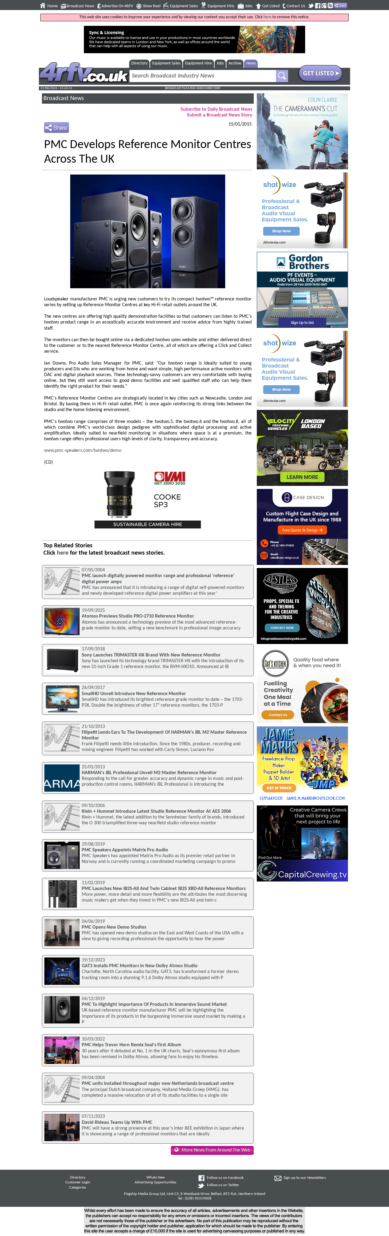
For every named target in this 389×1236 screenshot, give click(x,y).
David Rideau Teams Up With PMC (117, 1122)
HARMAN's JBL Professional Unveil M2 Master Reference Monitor (149, 772)
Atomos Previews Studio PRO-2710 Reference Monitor (138, 616)
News (251, 63)
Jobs (248, 6)
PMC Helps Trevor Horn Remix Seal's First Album (131, 1045)
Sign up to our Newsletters (305, 1178)
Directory (139, 63)
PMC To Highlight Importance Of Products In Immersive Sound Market (154, 1004)
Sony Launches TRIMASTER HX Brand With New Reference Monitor (151, 655)
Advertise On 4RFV (117, 6)
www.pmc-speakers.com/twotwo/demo (82, 450)
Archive (235, 63)
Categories (77, 1187)
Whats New (155, 1177)
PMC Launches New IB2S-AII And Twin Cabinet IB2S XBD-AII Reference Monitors (164, 888)
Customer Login (77, 1182)
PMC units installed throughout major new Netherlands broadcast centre (158, 1083)
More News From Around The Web (216, 1150)
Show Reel (151, 6)
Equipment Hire (221, 6)
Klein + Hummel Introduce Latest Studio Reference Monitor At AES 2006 (156, 811)
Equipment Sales (184, 6)
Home (52, 6)
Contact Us (296, 6)
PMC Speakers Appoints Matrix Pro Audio (125, 850)
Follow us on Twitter (223, 1185)
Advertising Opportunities (155, 1182)
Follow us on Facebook (225, 1178)
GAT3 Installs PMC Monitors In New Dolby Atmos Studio (140, 966)
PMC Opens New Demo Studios (114, 927)
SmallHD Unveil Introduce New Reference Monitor (134, 693)
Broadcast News (80, 6)
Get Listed (271, 6)
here (267, 17)
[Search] (282, 76)
